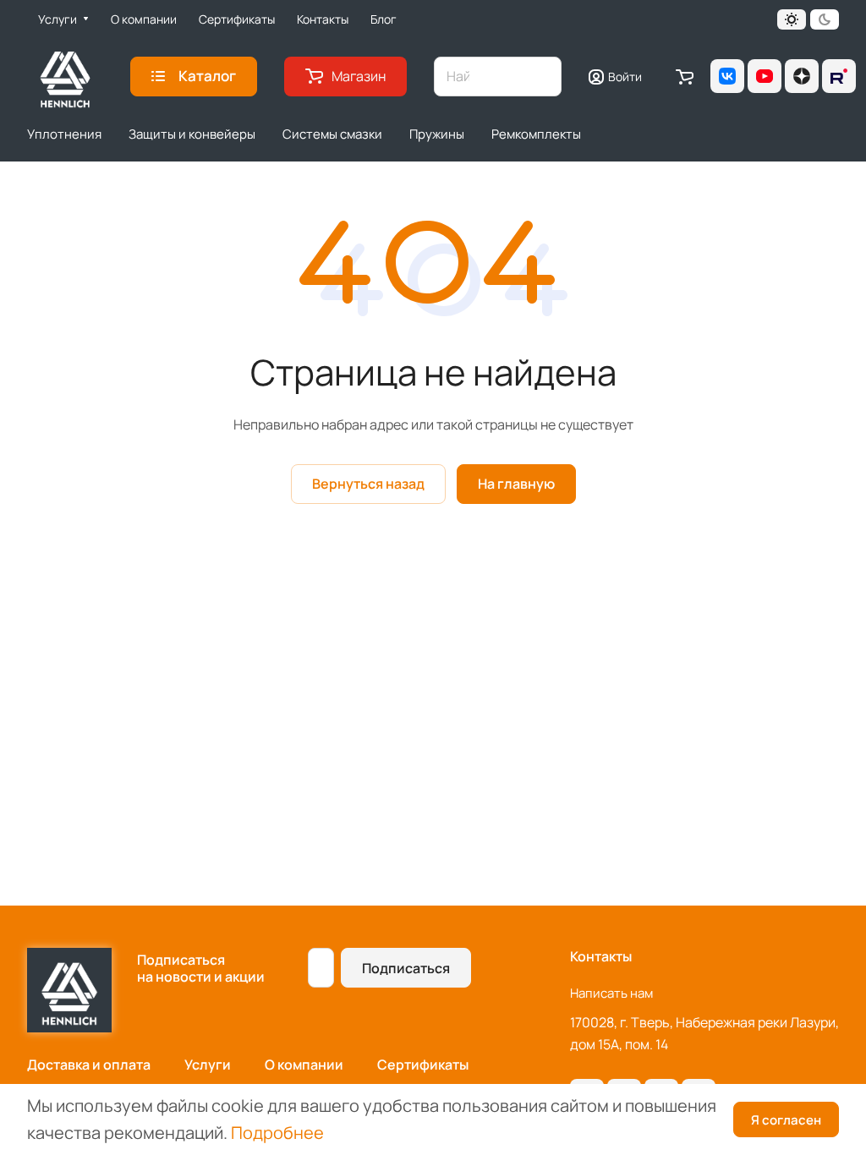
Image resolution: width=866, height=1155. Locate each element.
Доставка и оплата (89, 1064)
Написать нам (611, 993)
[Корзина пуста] (684, 76)
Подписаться (406, 968)
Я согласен (786, 1120)
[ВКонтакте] (727, 76)
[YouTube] (764, 76)
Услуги (207, 1064)
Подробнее (277, 1132)
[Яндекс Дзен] (802, 76)
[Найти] (540, 76)
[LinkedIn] (839, 76)
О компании (304, 1064)
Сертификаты (423, 1064)
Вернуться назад (368, 483)
